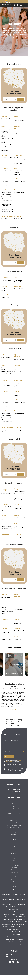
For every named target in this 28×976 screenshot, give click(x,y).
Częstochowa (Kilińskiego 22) (19, 896)
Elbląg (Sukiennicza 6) (21, 899)
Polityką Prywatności (9, 761)
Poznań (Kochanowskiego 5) (8, 924)
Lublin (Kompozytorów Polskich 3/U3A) (14, 911)
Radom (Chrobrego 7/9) (21, 924)
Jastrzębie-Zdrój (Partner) (20, 904)
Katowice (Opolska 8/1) (19, 906)
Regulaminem (19, 760)
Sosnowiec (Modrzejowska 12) (14, 929)
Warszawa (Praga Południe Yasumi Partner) (14, 941)
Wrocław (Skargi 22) (20, 944)
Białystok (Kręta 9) (6, 894)
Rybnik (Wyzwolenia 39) (8, 926)
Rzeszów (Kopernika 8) (20, 926)
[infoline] (14, 5)
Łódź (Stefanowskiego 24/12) (10, 916)
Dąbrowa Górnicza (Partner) (8, 899)
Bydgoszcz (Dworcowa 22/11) (19, 894)
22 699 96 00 (16, 791)
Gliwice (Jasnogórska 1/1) (7, 904)
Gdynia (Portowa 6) (19, 901)
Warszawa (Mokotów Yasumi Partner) (14, 939)
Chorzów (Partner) (7, 896)
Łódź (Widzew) (21, 916)
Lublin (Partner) (7, 914)
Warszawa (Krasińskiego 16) (14, 934)
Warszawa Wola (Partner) (9, 944)
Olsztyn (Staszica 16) (20, 919)
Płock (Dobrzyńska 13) (21, 921)
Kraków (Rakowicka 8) (14, 909)
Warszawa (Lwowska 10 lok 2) (14, 936)
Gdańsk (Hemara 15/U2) (9, 901)
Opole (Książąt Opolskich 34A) (8, 921)
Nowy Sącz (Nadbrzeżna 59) (9, 919)
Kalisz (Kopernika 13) (8, 906)
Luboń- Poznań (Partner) (18, 914)
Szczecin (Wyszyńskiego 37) (14, 931)
